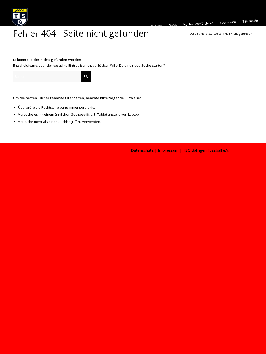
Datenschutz (142, 150)
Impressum (168, 150)
